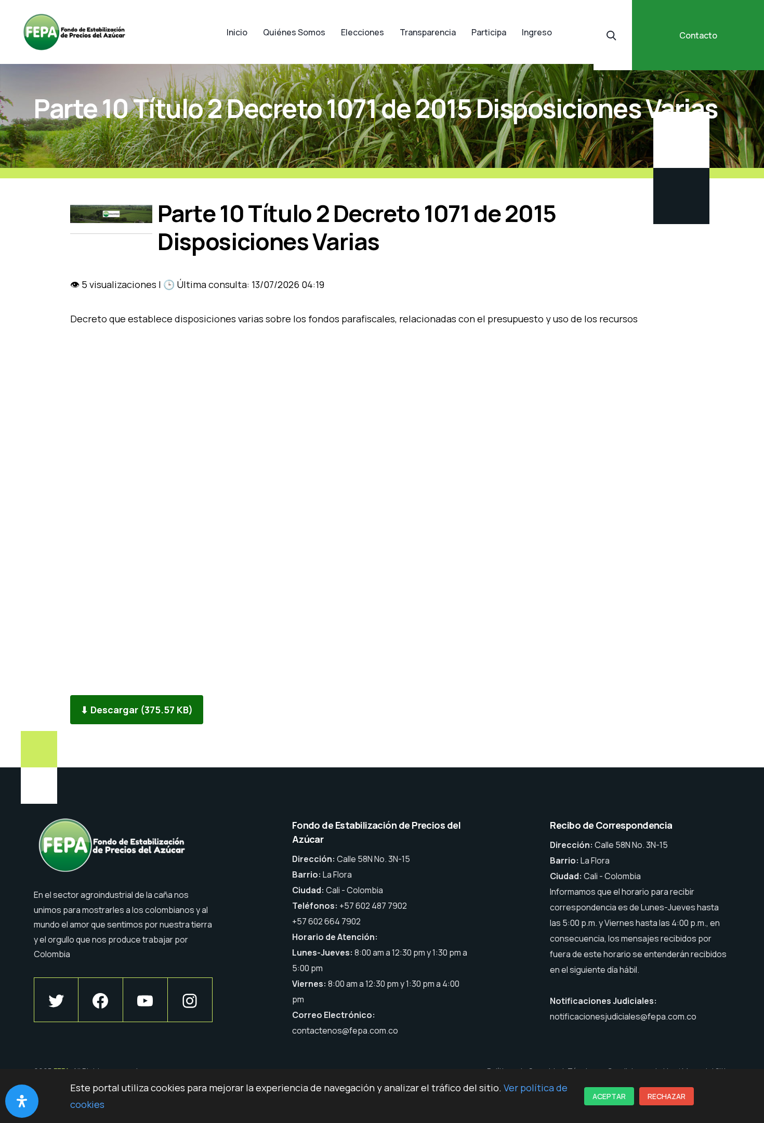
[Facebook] (100, 1000)
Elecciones (362, 32)
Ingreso (537, 32)
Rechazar (667, 1096)
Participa (488, 32)
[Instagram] (190, 1000)
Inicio (237, 32)
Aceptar (609, 1096)
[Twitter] (56, 1000)
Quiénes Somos (294, 32)
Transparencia (428, 32)
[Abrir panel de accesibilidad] (21, 1101)
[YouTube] (145, 1000)
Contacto (698, 35)
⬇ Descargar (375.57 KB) (137, 709)
